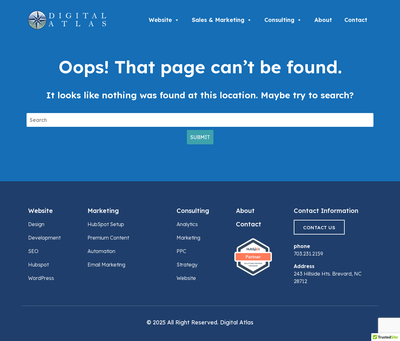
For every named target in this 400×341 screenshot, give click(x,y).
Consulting (279, 19)
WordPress (41, 278)
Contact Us (319, 227)
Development (44, 238)
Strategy (187, 264)
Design (36, 224)
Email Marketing (106, 264)
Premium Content (108, 238)
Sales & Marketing (218, 19)
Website (160, 19)
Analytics (187, 224)
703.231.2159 (308, 254)
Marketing (103, 210)
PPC (181, 251)
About (323, 19)
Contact (355, 19)
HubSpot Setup (106, 224)
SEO (33, 251)
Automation (101, 251)
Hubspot (38, 264)
